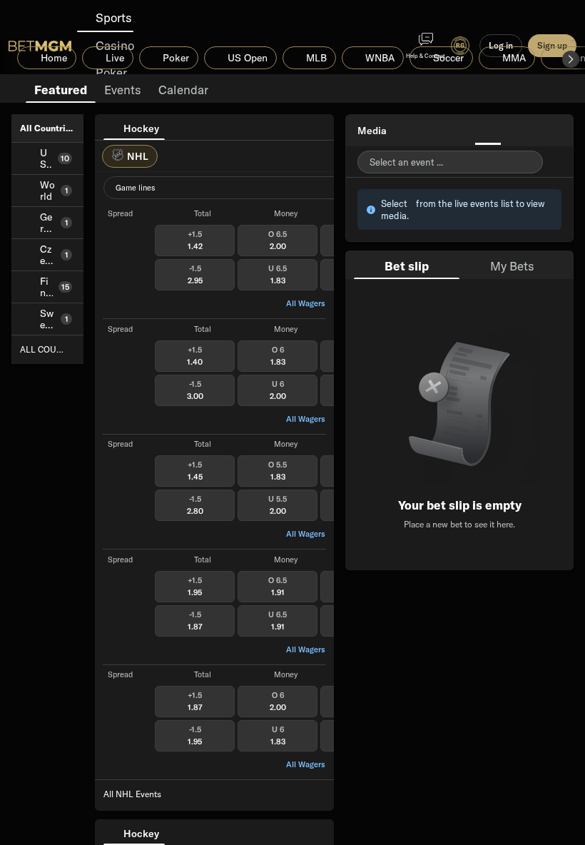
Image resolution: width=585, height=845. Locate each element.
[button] (570, 59)
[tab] (61, 88)
